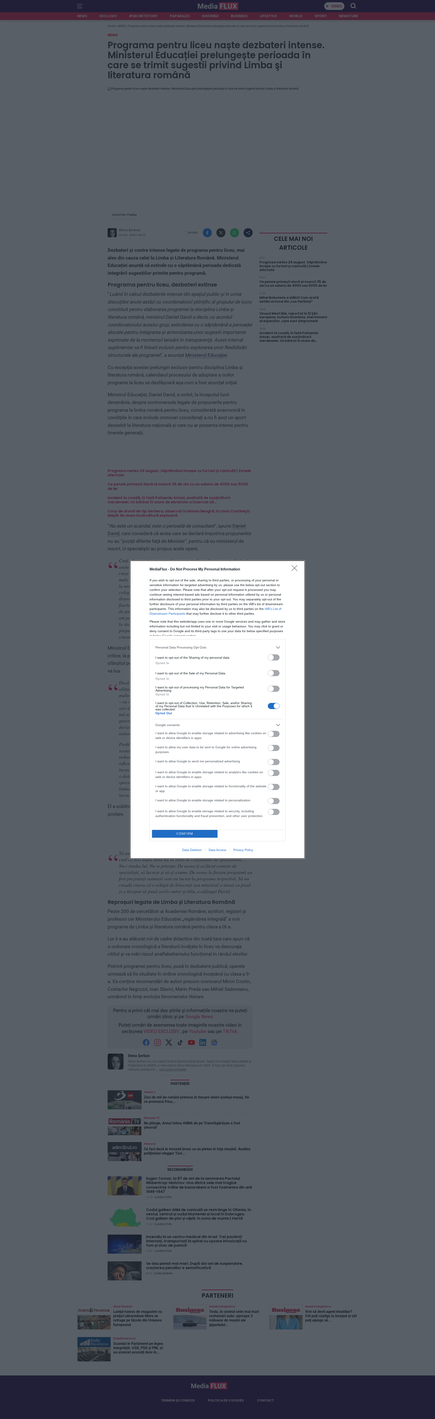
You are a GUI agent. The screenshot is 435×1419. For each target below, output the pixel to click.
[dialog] (217, 710)
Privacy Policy (243, 850)
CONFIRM (184, 833)
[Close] (296, 569)
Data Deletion (192, 850)
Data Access (217, 850)
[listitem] (217, 647)
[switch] (274, 657)
